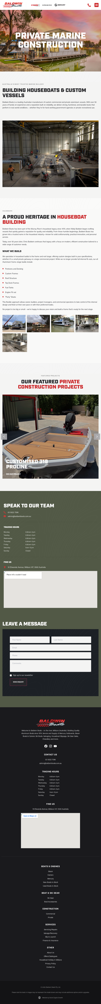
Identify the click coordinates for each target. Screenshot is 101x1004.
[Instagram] (50, 746)
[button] (96, 5)
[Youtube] (55, 746)
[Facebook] (45, 746)
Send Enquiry (18, 682)
